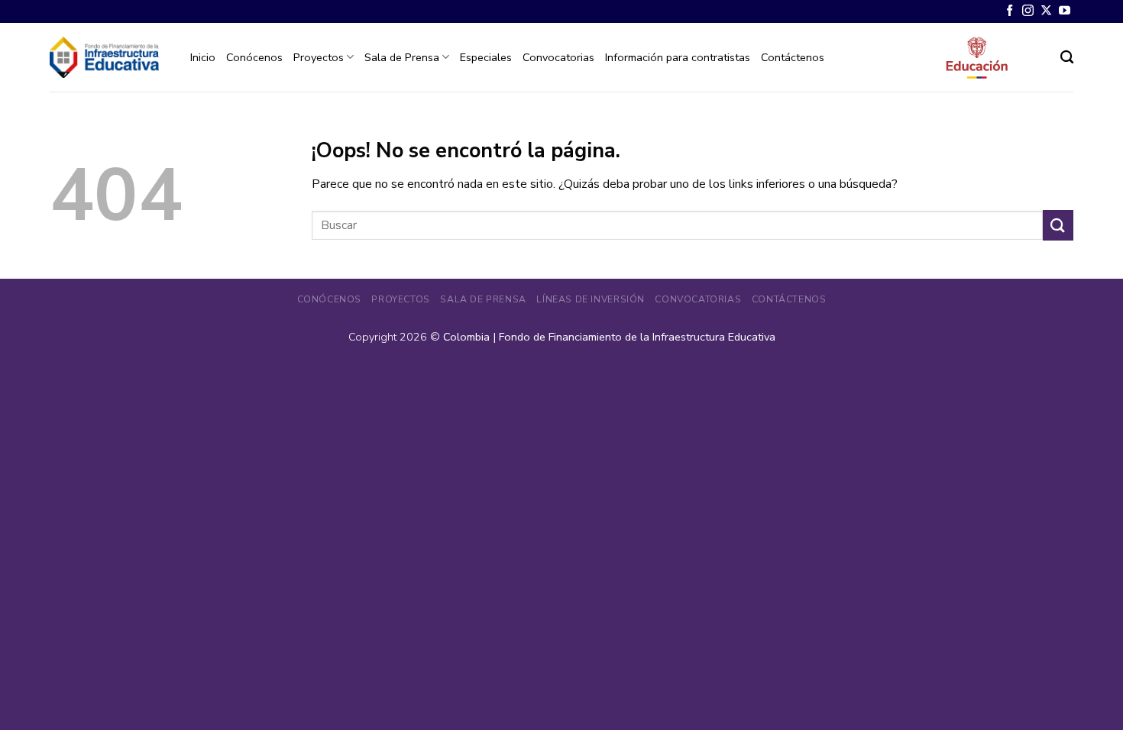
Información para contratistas (677, 57)
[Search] (1066, 57)
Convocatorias (558, 57)
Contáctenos (792, 57)
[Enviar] (1058, 225)
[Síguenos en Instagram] (1028, 11)
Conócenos (254, 57)
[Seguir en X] (1046, 11)
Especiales (486, 57)
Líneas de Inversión (590, 299)
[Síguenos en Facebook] (1009, 11)
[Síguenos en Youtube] (1064, 11)
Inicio (202, 57)
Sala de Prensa (401, 57)
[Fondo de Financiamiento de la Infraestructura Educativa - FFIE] (104, 57)
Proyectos (318, 57)
